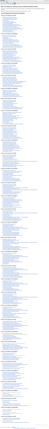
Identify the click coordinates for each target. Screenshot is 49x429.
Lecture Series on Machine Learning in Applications (11, 83)
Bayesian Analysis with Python (8, 104)
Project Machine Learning (7, 38)
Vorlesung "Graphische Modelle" (8, 387)
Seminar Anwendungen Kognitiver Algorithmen (11, 234)
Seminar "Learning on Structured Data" (9, 412)
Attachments (9, 4)
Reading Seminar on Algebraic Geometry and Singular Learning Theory (15, 313)
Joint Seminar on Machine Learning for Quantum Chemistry (13, 82)
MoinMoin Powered (17, 428)
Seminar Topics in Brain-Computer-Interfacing (10, 349)
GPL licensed (28, 428)
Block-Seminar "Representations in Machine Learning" (12, 378)
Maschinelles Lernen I (6, 411)
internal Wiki (28, 11)
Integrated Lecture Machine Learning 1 (9, 35)
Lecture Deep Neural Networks (8, 129)
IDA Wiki (3, 0)
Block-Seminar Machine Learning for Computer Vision (12, 375)
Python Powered (22, 428)
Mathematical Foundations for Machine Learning (11, 24)
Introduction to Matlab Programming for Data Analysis (12, 394)
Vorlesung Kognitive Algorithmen (8, 198)
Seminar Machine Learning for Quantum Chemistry (11, 27)
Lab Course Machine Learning (8, 21)
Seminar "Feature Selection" (8, 395)
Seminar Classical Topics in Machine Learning (11, 70)
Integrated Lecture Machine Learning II (9, 100)
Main (7, 2)
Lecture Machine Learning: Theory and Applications (11, 418)
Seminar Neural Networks (7, 176)
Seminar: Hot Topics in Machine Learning (10, 322)
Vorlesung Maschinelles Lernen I (8, 335)
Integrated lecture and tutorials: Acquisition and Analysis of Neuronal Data (15, 347)
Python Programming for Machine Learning (10, 18)
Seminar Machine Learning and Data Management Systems (13, 28)
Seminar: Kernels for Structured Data (9, 353)
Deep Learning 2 (6, 20)
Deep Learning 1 (6, 37)
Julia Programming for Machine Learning (10, 19)
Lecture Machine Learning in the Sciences (10, 159)
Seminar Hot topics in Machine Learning (9, 106)
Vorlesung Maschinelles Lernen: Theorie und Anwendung (12, 321)
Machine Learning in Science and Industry (10, 69)
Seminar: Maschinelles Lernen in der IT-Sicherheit (11, 365)
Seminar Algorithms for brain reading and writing (11, 178)
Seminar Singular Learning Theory (9, 329)
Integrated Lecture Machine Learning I (9, 113)
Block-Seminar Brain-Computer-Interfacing (10, 376)
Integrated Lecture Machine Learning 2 (9, 17)
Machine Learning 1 (6, 393)
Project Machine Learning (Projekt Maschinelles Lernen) (12, 175)
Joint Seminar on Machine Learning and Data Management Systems (14, 81)
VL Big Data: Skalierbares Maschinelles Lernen (11, 240)
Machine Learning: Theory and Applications (10, 400)
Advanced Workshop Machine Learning (9, 131)
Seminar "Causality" (6, 401)
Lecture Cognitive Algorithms (8, 173)
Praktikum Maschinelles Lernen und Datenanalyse (11, 323)
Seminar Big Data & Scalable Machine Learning (11, 147)
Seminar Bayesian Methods (7, 421)
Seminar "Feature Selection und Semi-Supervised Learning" (13, 396)
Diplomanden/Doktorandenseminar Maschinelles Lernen (12, 25)
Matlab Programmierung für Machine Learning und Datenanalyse (14, 343)
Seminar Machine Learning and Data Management (11, 137)
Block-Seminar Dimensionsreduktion (9, 374)
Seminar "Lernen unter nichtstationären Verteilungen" (12, 392)
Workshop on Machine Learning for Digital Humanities (12, 112)
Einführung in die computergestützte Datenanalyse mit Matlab (13, 385)
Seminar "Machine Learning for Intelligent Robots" (11, 384)
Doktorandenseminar (6, 402)
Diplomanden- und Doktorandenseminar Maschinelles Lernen (13, 373)
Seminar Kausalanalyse (7, 312)
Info (6, 4)
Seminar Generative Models (7, 30)
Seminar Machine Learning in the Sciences (10, 162)
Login (6, 0)
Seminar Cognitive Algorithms (8, 23)
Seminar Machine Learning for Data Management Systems (13, 46)
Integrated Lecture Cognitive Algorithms (9, 22)
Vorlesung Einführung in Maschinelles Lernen (10, 372)
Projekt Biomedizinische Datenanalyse (9, 336)
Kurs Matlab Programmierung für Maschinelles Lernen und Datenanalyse (15, 187)
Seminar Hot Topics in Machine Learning (10, 26)
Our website (4, 8)
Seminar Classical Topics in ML (8, 120)
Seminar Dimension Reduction (8, 420)
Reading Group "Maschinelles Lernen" (9, 314)
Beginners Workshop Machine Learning (9, 130)
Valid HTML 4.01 (32, 428)
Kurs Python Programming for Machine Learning (11, 160)
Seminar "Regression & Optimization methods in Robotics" (13, 413)
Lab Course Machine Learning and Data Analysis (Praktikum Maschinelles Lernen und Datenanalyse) (20, 161)
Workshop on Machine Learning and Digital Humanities (13, 86)
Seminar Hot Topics (6, 244)
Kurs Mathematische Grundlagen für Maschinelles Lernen (12, 171)
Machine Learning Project (7, 410)
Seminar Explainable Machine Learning (9, 29)
